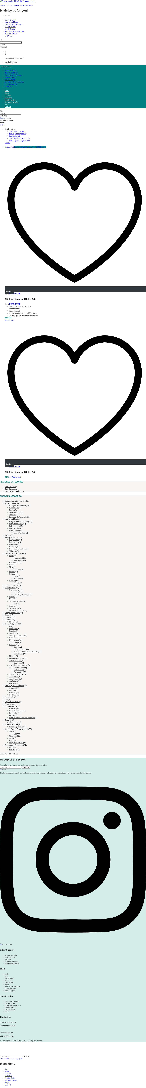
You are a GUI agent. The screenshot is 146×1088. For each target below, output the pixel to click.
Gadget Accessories (12, 613)
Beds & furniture (16, 711)
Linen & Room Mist (17, 658)
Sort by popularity (16, 131)
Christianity (14, 722)
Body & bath (14, 540)
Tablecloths (13, 679)
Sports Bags (18, 560)
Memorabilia (14, 512)
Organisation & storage (18, 665)
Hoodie (17, 583)
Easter (11, 740)
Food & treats (10, 27)
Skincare (12, 551)
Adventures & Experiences (15, 501)
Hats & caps (14, 562)
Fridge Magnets (20, 649)
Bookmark (18, 663)
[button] (9, 320)
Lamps (16, 642)
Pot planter (18, 672)
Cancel (7, 143)
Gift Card (8, 36)
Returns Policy (10, 1009)
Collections (13, 542)
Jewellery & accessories (14, 31)
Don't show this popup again (11, 1058)
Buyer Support (10, 990)
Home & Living (11, 487)
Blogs (7, 104)
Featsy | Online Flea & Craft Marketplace (16, 5)
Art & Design (10, 29)
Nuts (11, 599)
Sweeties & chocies (17, 610)
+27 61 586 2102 (7, 1036)
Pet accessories (11, 34)
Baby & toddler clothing (19, 521)
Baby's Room (14, 531)
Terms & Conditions (12, 1001)
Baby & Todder (11, 489)
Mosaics (12, 515)
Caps (16, 576)
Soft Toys (13, 750)
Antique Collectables (17, 505)
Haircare (12, 546)
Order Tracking (10, 988)
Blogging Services (16, 727)
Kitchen (12, 645)
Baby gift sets (14, 526)
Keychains (18, 558)
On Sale (8, 95)
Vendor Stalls (10, 100)
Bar (10, 626)
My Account (9, 978)
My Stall (8, 959)
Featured (8, 98)
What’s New (9, 982)
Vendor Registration (12, 961)
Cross (11, 738)
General (8, 615)
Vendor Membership (12, 963)
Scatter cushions (15, 674)
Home (7, 91)
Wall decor (13, 681)
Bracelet (12, 690)
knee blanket (10, 697)
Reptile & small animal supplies (22, 718)
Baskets (8, 535)
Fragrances (13, 544)
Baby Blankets (19, 533)
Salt (15, 604)
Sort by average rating (18, 134)
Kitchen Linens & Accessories (26, 651)
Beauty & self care (12, 537)
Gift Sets (8, 619)
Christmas (13, 736)
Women (12, 581)
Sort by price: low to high (19, 138)
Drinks (12, 597)
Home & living (11, 20)
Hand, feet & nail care (18, 549)
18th (15, 734)
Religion (8, 720)
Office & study (15, 661)
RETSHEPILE (14, 293)
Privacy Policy (10, 1003)
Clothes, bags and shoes (14, 491)
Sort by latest (14, 136)
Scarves (12, 572)
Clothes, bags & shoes (13, 24)
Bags (11, 556)
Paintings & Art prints (18, 517)
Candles (12, 631)
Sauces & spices (15, 601)
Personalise (9, 704)
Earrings (12, 692)
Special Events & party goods (16, 729)
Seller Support (10, 957)
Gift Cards (8, 980)
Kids (11, 565)
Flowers (12, 622)
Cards (11, 731)
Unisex (12, 574)
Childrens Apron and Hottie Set (20, 299)
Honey (16, 592)
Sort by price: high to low (19, 140)
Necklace (13, 695)
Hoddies (17, 578)
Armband (13, 688)
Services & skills (11, 724)
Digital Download (12, 585)
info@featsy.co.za (7, 1025)
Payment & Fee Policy (13, 1005)
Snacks (12, 606)
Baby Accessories (16, 524)
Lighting (12, 656)
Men (11, 567)
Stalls (6, 974)
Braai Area (13, 629)
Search (3, 47)
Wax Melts (13, 683)
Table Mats (13, 677)
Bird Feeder (18, 670)
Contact (8, 107)
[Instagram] (73, 942)
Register (13, 62)
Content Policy (10, 1007)
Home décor (14, 640)
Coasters (12, 633)
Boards (16, 647)
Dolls (11, 747)
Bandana (12, 708)
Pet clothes (13, 713)
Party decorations (16, 743)
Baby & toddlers (11, 22)
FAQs (7, 1011)
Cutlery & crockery (17, 635)
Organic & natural (12, 702)
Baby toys (13, 528)
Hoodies (17, 569)
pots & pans (18, 654)
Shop (7, 93)
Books (11, 510)
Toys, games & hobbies (14, 745)
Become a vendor (12, 102)
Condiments (14, 590)
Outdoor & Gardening (18, 667)
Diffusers (13, 638)
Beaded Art (13, 508)
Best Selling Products (12, 986)
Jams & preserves (21, 594)
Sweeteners (13, 608)
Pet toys (12, 715)
